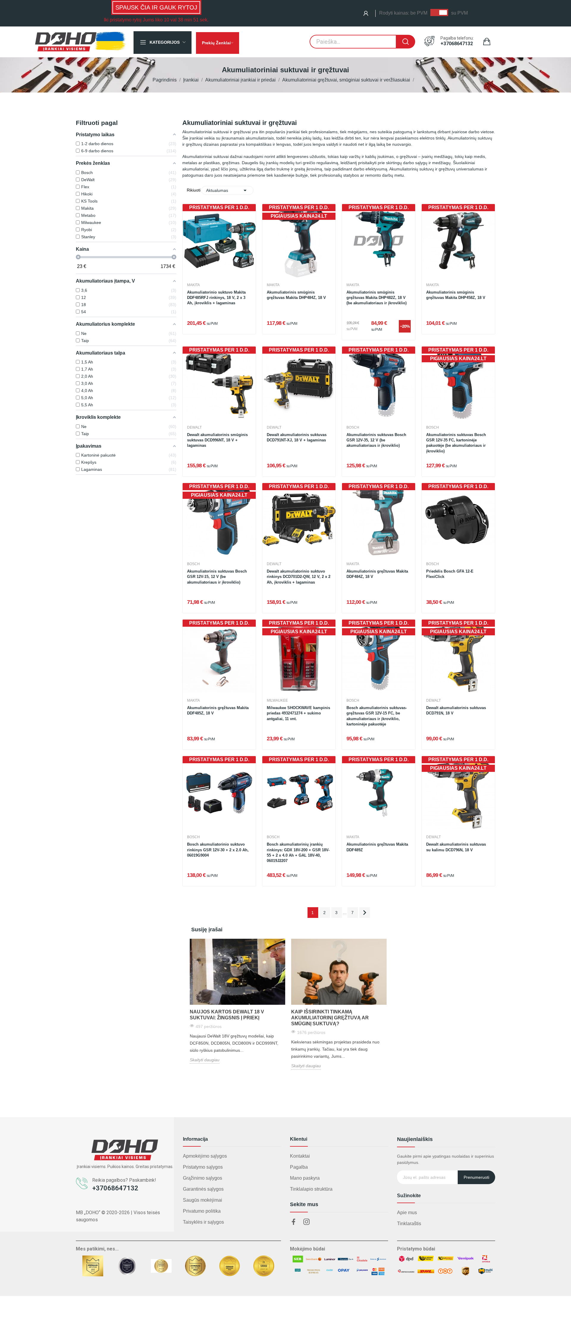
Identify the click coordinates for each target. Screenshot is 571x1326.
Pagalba (299, 1167)
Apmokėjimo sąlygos (205, 1156)
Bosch (352, 427)
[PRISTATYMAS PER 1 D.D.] (219, 240)
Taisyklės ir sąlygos (203, 1222)
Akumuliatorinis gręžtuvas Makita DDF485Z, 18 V (218, 710)
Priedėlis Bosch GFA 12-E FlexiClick (449, 574)
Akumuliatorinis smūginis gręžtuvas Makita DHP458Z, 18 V (455, 295)
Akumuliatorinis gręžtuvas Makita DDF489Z (377, 847)
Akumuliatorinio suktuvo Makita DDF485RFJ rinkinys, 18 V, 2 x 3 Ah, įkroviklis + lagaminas (216, 297)
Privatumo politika (202, 1211)
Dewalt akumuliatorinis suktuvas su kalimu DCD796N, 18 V (456, 847)
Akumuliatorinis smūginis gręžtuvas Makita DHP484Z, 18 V (296, 295)
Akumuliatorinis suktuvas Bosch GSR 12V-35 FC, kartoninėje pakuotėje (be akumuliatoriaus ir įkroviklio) (456, 442)
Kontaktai (300, 1156)
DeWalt (194, 427)
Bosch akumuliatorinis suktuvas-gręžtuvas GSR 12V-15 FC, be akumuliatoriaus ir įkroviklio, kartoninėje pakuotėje (376, 716)
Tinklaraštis (409, 1223)
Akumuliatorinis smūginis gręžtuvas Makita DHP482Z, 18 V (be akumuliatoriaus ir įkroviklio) (376, 297)
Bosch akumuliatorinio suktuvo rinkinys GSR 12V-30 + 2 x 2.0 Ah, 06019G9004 (218, 849)
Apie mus (407, 1212)
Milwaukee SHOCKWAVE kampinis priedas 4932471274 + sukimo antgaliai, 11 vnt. (298, 713)
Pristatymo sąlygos (203, 1167)
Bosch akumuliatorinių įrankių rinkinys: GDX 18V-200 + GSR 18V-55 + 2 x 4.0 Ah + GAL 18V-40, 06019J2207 (298, 852)
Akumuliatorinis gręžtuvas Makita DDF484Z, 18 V (377, 574)
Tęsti (364, 912)
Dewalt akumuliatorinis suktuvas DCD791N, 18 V (456, 710)
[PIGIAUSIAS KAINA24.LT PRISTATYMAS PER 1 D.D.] (298, 240)
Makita (193, 285)
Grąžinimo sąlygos (202, 1178)
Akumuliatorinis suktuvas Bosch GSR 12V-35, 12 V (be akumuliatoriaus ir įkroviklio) (376, 440)
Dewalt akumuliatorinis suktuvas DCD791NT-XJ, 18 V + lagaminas (297, 437)
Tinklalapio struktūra (311, 1189)
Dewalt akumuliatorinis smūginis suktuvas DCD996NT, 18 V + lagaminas (217, 440)
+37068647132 (456, 44)
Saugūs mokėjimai (202, 1200)
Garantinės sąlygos (203, 1189)
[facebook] (293, 1222)
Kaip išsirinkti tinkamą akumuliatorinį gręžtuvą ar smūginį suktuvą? (330, 1017)
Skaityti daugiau (204, 1059)
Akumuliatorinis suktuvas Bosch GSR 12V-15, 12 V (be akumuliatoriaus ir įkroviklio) (217, 576)
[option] (237, 1001)
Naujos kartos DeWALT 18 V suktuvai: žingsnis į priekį (227, 1014)
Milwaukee (277, 700)
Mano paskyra (305, 1178)
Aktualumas (227, 190)
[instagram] (306, 1222)
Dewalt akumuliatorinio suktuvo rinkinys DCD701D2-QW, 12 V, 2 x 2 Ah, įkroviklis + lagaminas (298, 576)
